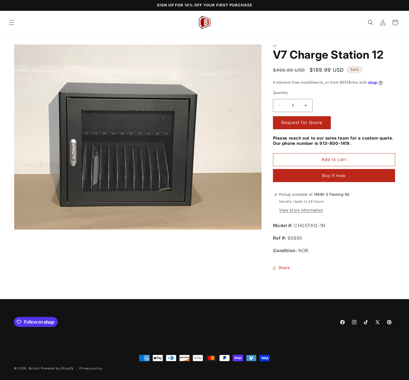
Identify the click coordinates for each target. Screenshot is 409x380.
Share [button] (284, 267)
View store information (301, 210)
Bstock (34, 368)
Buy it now (334, 175)
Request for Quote (301, 122)
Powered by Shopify (57, 368)
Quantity (280, 92)
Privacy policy (90, 368)
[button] (12, 22)
